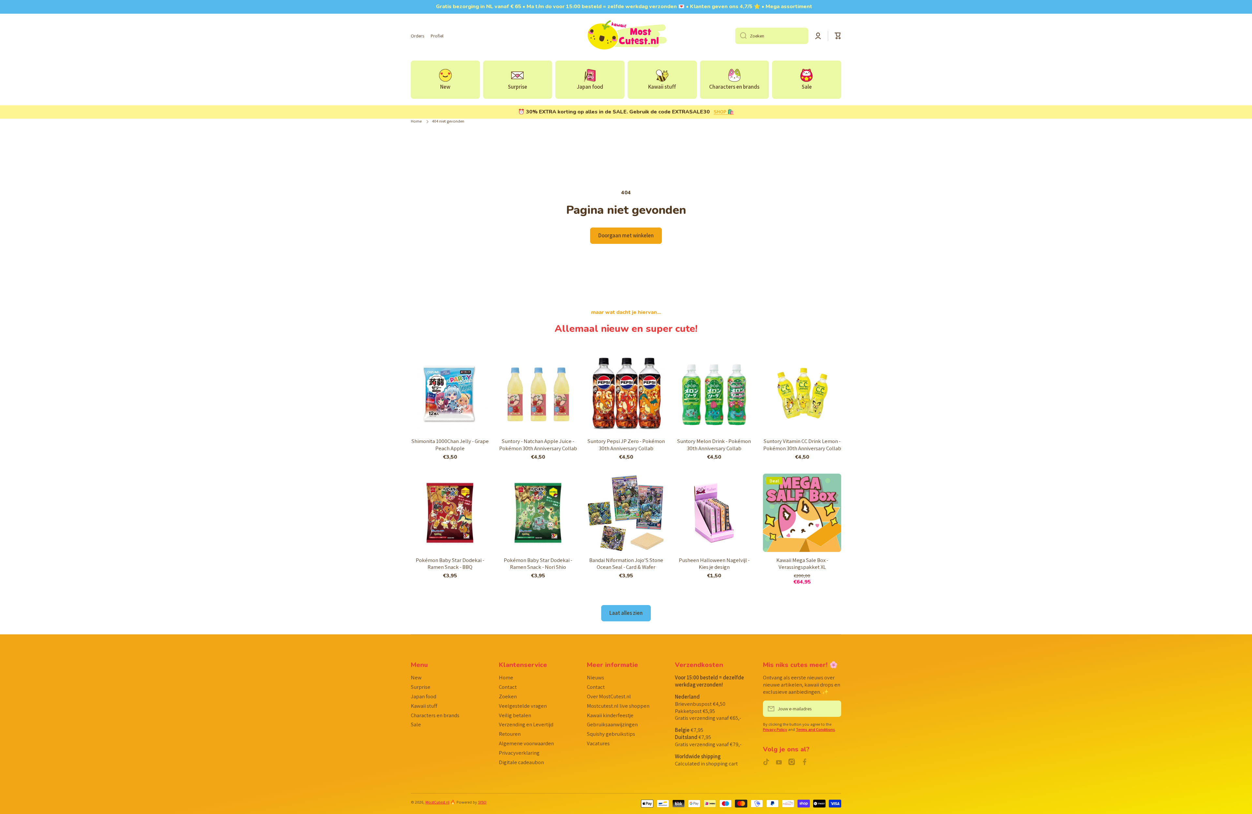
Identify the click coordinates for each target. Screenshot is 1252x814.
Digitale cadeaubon (521, 762)
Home (416, 121)
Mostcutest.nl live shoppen (618, 705)
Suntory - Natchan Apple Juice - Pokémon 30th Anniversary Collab (538, 445)
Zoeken (508, 696)
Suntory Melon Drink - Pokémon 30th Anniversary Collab (714, 445)
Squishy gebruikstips (611, 733)
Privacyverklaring (519, 752)
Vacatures (598, 743)
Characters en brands (435, 715)
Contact (508, 686)
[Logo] (626, 36)
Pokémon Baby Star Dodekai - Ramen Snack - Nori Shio (538, 564)
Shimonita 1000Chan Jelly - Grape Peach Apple (450, 445)
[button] (838, 36)
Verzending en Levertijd (526, 724)
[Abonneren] (833, 709)
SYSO (482, 802)
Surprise (420, 686)
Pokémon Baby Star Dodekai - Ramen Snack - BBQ (450, 564)
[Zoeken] (741, 36)
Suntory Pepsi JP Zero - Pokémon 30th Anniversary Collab (626, 445)
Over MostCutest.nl (609, 696)
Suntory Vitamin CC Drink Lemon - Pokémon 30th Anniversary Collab (802, 445)
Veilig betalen (515, 715)
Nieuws (595, 677)
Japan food (423, 696)
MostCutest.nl (437, 802)
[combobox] (771, 36)
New (416, 677)
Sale (416, 724)
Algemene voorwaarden (526, 743)
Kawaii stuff (424, 705)
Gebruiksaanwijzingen (612, 724)
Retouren (510, 733)
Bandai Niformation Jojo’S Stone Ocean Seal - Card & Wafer (626, 564)
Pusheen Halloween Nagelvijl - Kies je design (714, 564)
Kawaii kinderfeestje (610, 715)
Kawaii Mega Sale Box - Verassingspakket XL (802, 564)
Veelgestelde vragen (523, 705)
